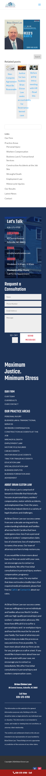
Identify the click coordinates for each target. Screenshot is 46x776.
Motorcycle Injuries (15, 183)
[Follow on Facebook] (35, 769)
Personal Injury (13, 146)
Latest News (10, 193)
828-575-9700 (23, 697)
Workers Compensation (17, 151)
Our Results (10, 188)
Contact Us (25, 589)
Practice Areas (11, 143)
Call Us (14, 589)
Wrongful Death (14, 174)
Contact (8, 198)
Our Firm (9, 138)
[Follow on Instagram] (39, 769)
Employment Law (14, 179)
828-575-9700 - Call (23, 773)
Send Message (31, 338)
